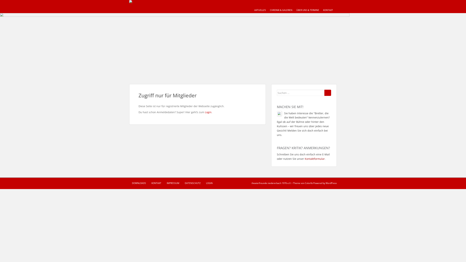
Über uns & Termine (307, 10)
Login (208, 112)
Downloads (139, 183)
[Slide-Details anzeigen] (175, 45)
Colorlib (309, 183)
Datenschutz (193, 183)
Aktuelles (260, 10)
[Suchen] (327, 93)
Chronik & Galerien (281, 10)
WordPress (331, 183)
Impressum (173, 183)
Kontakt (328, 10)
